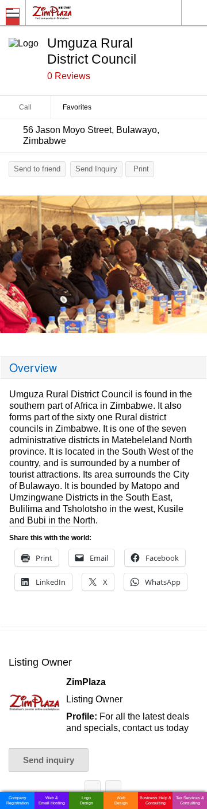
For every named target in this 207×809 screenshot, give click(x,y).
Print (141, 169)
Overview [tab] (33, 367)
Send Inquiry (96, 169)
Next (192, 267)
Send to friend (37, 169)
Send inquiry (48, 760)
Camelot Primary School (93, 790)
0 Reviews (68, 76)
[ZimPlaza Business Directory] (80, 12)
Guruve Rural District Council (113, 790)
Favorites (77, 107)
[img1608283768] (103, 264)
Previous (14, 267)
